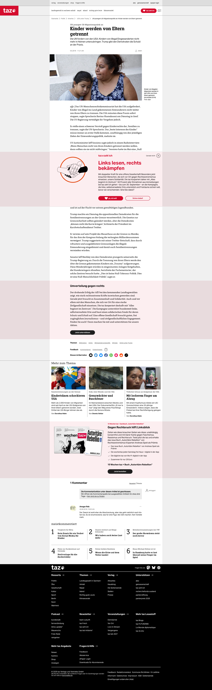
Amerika (71, 18)
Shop (53, 659)
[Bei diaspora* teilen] (116, 355)
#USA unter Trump (126, 343)
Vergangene (113, 630)
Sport (53, 595)
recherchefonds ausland (146, 591)
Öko (53, 584)
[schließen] (158, 155)
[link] (64, 10)
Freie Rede (55, 634)
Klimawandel (85, 598)
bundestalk (56, 620)
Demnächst (112, 620)
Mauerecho (56, 630)
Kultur (53, 591)
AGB (140, 676)
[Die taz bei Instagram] (159, 569)
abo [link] (134, 3)
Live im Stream (114, 627)
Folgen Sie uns (140, 568)
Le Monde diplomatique (146, 627)
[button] (159, 11)
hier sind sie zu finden (95, 496)
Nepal (82, 588)
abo (137, 581)
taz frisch (83, 623)
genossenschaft (142, 584)
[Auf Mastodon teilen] (96, 355)
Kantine (54, 656)
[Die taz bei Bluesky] (153, 569)
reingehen (55, 637)
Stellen (110, 591)
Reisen (54, 652)
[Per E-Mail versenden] (91, 355)
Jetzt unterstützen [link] (82, 332)
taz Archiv (140, 631)
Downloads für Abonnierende (92, 662)
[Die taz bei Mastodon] (148, 569)
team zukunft (85, 620)
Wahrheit (55, 605)
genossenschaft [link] (143, 3)
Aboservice (84, 655)
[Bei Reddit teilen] (121, 355)
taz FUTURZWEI (142, 624)
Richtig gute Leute (87, 595)
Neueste (132, 483)
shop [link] (72, 3)
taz (58, 567)
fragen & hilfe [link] (80, 3)
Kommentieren (85, 350)
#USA (91, 343)
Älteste (139, 483)
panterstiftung (142, 595)
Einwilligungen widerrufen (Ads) (120, 679)
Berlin (53, 598)
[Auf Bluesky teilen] (101, 355)
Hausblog (112, 584)
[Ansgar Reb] (73, 508)
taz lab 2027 (113, 634)
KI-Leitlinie (155, 672)
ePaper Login (85, 659)
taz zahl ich (140, 588)
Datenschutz (122, 676)
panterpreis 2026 (143, 598)
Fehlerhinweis (98, 350)
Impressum (133, 676)
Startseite (54, 18)
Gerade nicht (150, 156)
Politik (63, 18)
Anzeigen (55, 663)
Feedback (84, 652)
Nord (53, 602)
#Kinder (115, 343)
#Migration (83, 343)
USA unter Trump (83, 18)
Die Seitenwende (114, 588)
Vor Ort (111, 623)
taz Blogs (139, 620)
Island (82, 591)
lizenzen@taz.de (67, 675)
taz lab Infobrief (86, 630)
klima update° (57, 627)
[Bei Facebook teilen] (106, 355)
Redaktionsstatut (124, 672)
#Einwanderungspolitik (103, 343)
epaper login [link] (154, 3)
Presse (110, 595)
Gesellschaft (56, 588)
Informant (112, 676)
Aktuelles (111, 581)
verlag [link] (53, 3)
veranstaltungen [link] (63, 3)
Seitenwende (148, 676)
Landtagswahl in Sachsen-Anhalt (90, 583)
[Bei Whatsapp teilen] (111, 355)
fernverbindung (57, 623)
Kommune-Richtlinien (141, 672)
